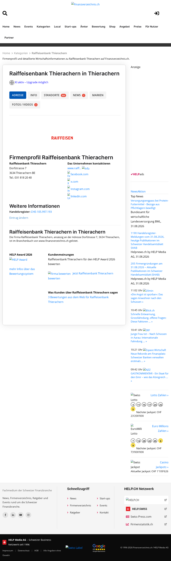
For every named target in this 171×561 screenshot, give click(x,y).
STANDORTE (54, 95)
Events (28, 26)
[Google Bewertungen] (99, 547)
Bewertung (98, 26)
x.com (74, 181)
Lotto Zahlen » (159, 395)
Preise (137, 26)
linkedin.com (78, 196)
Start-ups (70, 26)
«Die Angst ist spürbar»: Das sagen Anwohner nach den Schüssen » (147, 298)
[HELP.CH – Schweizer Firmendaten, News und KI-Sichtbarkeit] (146, 500)
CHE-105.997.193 (41, 212)
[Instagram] (28, 515)
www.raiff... (74, 168)
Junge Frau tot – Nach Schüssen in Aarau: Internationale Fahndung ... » (149, 337)
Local (57, 26)
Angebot (124, 26)
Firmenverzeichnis (80, 505)
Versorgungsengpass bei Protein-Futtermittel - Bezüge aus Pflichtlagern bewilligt (149, 204)
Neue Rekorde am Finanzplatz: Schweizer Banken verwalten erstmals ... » (148, 357)
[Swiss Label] (74, 547)
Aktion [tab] (142, 191)
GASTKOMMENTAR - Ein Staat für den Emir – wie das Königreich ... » (149, 377)
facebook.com (79, 174)
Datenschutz (24, 550)
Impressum (8, 550)
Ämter (84, 26)
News (17, 26)
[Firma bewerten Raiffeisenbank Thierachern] (59, 273)
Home (6, 26)
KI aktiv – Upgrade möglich (31, 82)
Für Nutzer (151, 26)
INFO (33, 95)
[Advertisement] (151, 119)
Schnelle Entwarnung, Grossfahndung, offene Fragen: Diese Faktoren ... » (148, 317)
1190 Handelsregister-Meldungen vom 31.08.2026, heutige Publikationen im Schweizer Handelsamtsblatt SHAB (147, 240)
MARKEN (98, 95)
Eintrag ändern (18, 218)
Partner (9, 37)
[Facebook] (5, 515)
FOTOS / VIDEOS (24, 104)
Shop (112, 26)
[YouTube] (21, 515)
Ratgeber (75, 512)
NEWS (78, 95)
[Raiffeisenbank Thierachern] (21, 259)
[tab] (134, 191)
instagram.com (80, 189)
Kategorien (43, 26)
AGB (36, 550)
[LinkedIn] (13, 515)
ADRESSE (18, 95)
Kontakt (104, 512)
